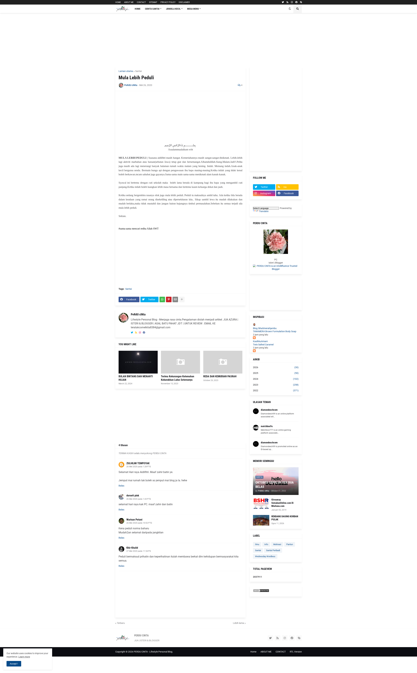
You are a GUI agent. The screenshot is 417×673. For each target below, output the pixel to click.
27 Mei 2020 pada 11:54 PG (138, 551)
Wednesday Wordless (265, 556)
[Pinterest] (169, 299)
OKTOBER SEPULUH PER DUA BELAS (274, 484)
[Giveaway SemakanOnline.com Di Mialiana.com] (261, 503)
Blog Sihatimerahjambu (265, 328)
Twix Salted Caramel (263, 344)
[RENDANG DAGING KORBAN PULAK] (261, 520)
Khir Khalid (132, 547)
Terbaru (121, 623)
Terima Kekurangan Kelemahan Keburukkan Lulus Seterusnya (177, 378)
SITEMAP (153, 2)
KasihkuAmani (260, 341)
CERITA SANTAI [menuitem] (152, 8)
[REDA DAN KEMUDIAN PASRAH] (222, 362)
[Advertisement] (208, 40)
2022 (276, 390)
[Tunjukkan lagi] (182, 299)
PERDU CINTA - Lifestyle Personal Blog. (153, 651)
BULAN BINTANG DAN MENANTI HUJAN (136, 378)
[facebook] (296, 2)
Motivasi (277, 544)
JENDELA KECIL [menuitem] (173, 8)
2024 (276, 379)
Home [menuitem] (137, 8)
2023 (276, 384)
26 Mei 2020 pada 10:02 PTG (139, 523)
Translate (263, 211)
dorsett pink (132, 495)
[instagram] (292, 2)
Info (266, 544)
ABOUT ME (129, 2)
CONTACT (141, 2)
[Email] (175, 299)
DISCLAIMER (184, 2)
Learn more (24, 656)
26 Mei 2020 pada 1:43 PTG (138, 499)
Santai (138, 71)
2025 (276, 373)
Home (253, 651)
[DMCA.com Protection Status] (261, 591)
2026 (276, 367)
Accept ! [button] (14, 663)
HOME (118, 2)
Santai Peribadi (273, 550)
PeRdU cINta (138, 314)
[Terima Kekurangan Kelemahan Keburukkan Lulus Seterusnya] (180, 362)
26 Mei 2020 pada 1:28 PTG (138, 466)
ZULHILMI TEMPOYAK (138, 463)
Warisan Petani (134, 519)
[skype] (301, 2)
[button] (289, 9)
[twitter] (283, 2)
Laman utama (126, 71)
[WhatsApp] (162, 299)
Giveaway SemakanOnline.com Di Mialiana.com (282, 502)
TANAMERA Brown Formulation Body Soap (274, 331)
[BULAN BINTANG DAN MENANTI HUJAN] (138, 362)
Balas (121, 485)
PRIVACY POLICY (167, 2)
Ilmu (257, 544)
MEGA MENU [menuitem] (193, 8)
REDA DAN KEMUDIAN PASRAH (220, 376)
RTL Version (296, 651)
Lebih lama (238, 623)
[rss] (287, 2)
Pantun (289, 544)
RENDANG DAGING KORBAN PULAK (284, 518)
